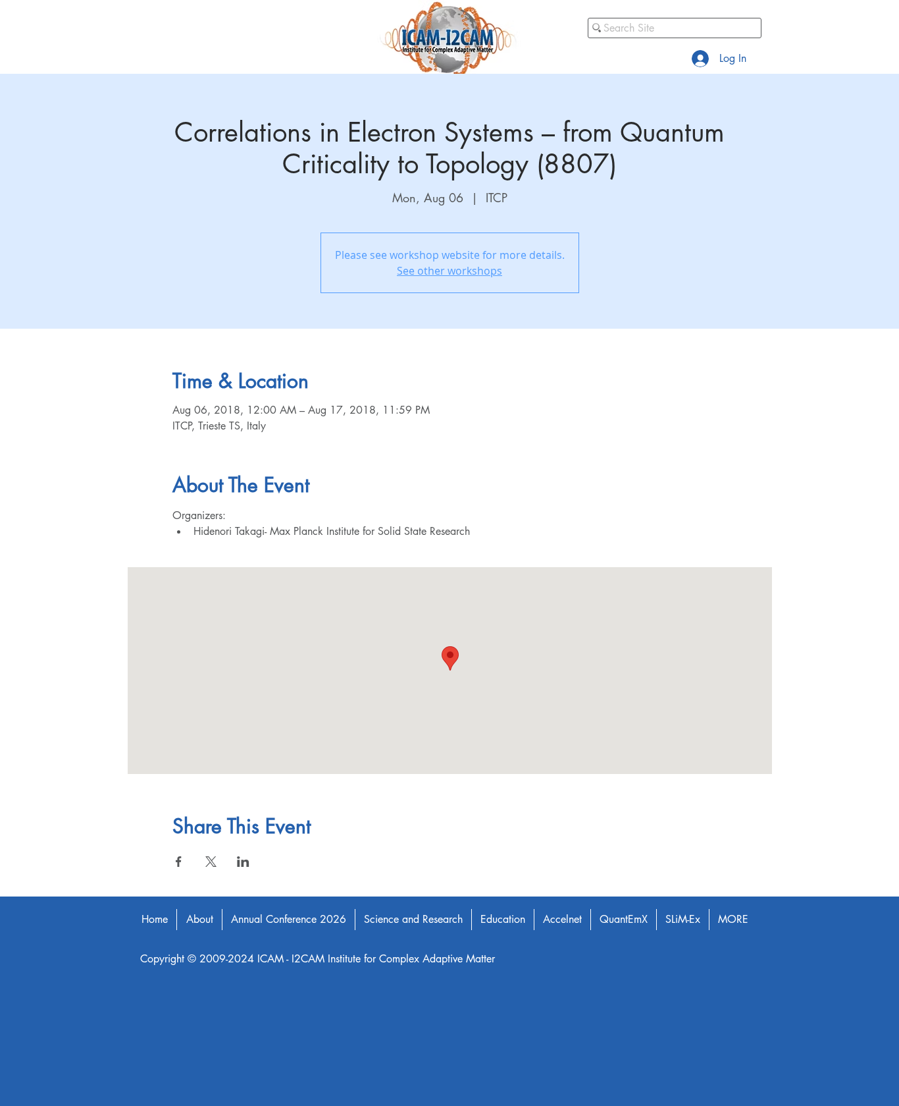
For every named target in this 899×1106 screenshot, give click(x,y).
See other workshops (449, 270)
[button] (199, 919)
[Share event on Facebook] (178, 861)
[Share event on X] (211, 861)
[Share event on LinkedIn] (243, 861)
